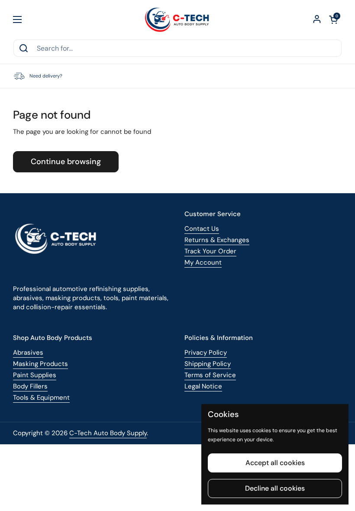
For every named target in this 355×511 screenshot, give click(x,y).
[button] (333, 19)
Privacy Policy (205, 352)
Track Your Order (210, 251)
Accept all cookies (275, 462)
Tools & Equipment (41, 397)
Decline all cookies (275, 488)
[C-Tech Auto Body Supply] (177, 19)
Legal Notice (203, 386)
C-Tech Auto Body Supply (108, 433)
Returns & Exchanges (216, 240)
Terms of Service (210, 375)
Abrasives (28, 352)
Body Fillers (30, 386)
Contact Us (201, 228)
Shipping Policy (207, 363)
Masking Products (40, 363)
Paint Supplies (34, 375)
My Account (203, 262)
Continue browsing (66, 161)
